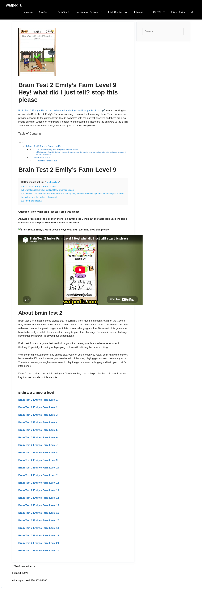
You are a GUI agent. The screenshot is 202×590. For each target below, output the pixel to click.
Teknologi (138, 12)
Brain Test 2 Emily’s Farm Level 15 (38, 505)
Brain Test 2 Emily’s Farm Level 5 (38, 430)
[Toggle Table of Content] (20, 142)
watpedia (14, 5)
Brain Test (43, 12)
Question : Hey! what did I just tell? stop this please (59, 149)
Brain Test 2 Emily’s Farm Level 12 (38, 482)
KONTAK (156, 12)
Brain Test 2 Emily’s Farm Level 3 (38, 414)
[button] (1, 588)
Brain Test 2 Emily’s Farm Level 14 (38, 497)
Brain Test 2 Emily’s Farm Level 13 (38, 490)
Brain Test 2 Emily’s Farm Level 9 (44, 146)
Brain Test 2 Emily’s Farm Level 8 (38, 452)
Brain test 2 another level (48, 161)
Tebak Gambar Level (118, 12)
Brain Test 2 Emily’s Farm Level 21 (38, 550)
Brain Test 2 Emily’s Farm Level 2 (38, 407)
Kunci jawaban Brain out (86, 12)
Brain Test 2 (63, 12)
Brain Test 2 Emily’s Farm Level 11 (38, 475)
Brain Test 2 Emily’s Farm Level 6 (38, 437)
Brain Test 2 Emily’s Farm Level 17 (38, 520)
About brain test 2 (41, 158)
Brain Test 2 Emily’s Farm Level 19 (38, 535)
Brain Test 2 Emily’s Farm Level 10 (38, 467)
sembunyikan (52, 182)
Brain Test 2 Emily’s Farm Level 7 (38, 445)
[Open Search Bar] (192, 12)
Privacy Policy (178, 12)
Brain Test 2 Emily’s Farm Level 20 (38, 543)
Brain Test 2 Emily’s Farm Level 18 (38, 528)
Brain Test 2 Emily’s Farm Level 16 (38, 513)
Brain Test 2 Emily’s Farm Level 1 (38, 399)
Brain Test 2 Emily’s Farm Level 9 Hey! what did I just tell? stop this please (59, 110)
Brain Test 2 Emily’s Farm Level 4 (38, 422)
